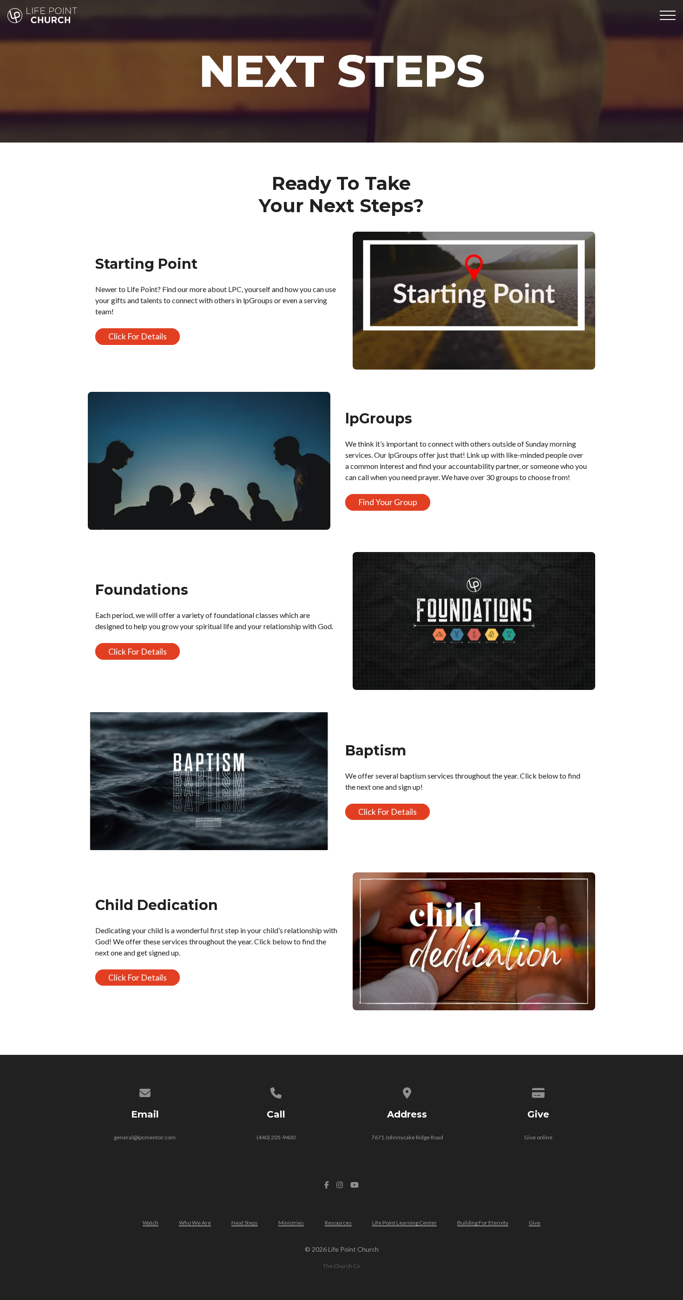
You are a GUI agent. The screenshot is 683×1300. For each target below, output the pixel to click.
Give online (538, 1137)
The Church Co (341, 1265)
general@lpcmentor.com (145, 1137)
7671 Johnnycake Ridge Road (407, 1137)
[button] (668, 15)
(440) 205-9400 (276, 1137)
